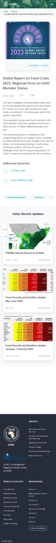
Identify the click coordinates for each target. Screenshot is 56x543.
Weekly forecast (9, 493)
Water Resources (35, 455)
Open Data (7, 519)
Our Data (7, 515)
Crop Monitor (8, 489)
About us (32, 489)
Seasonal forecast (10, 502)
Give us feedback (38, 528)
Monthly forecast (10, 498)
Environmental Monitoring (39, 451)
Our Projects (34, 504)
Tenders (32, 517)
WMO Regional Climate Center (38, 494)
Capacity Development (38, 443)
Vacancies (33, 513)
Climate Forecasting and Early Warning (38, 437)
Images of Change (10, 523)
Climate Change (35, 447)
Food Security (8, 511)
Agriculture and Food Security (37, 430)
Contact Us (33, 500)
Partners (32, 521)
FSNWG (14, 11)
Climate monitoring (11, 506)
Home (5, 11)
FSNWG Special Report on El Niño (25, 253)
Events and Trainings (37, 509)
